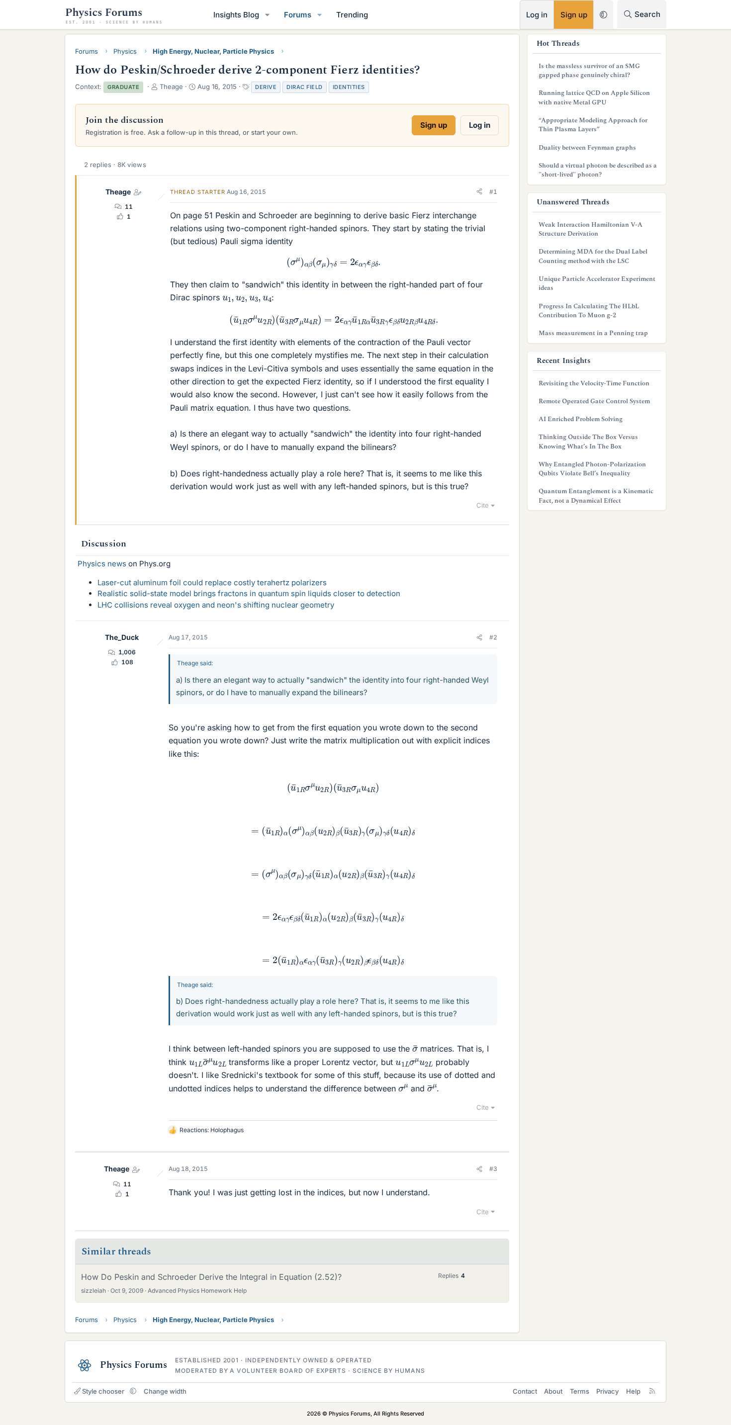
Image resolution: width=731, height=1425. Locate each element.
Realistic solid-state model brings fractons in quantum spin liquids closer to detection (248, 593)
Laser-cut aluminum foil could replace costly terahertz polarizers (212, 582)
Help (633, 1391)
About (553, 1391)
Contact (525, 1391)
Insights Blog (236, 14)
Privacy (607, 1391)
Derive (265, 87)
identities (349, 87)
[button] (267, 14)
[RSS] (652, 1391)
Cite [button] (482, 505)
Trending (352, 14)
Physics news (102, 563)
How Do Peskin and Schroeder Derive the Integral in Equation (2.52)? (211, 1277)
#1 (493, 191)
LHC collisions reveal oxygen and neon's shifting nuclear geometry (215, 605)
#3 (493, 1168)
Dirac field (304, 87)
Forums (297, 14)
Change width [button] (165, 1391)
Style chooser (103, 1391)
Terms (579, 1391)
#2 (493, 637)
